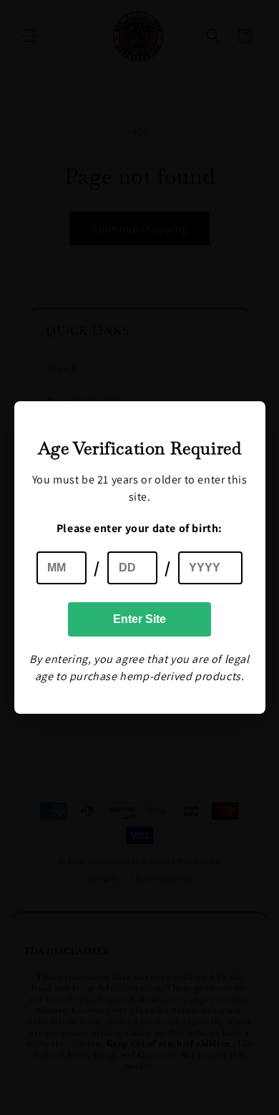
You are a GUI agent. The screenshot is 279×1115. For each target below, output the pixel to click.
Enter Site (139, 619)
